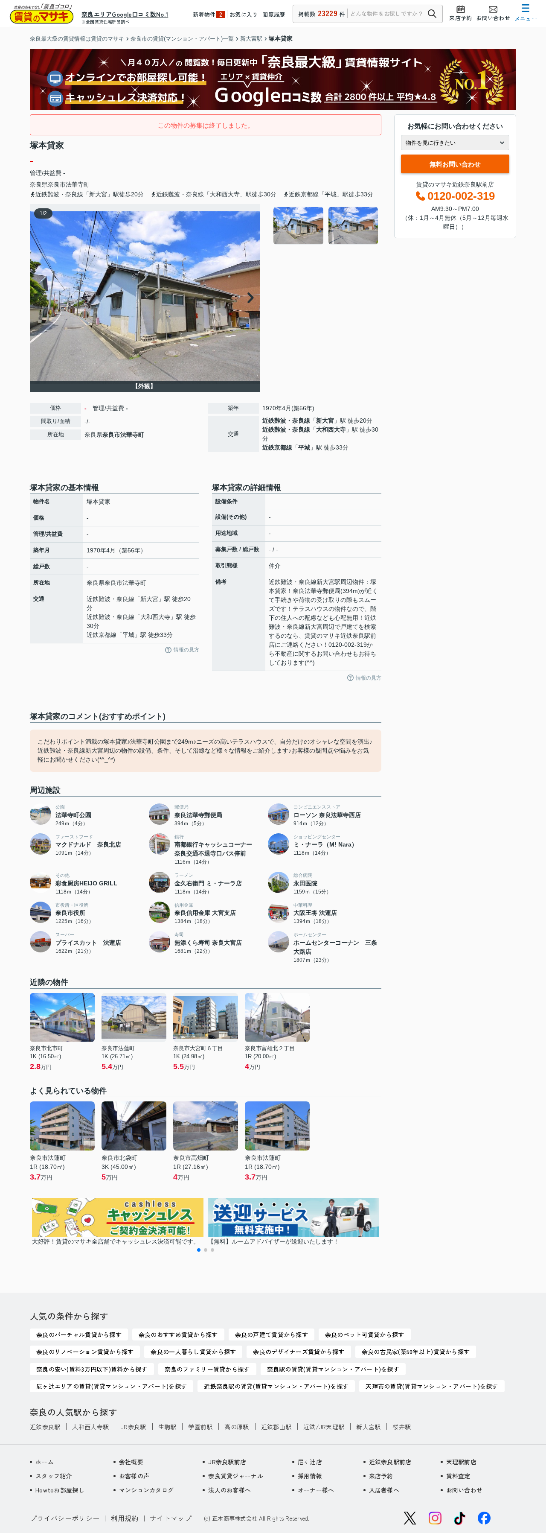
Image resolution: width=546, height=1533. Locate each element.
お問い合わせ (464, 1490)
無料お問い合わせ (455, 164)
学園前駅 (200, 1426)
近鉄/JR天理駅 (323, 1426)
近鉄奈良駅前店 (390, 1461)
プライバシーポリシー (64, 1518)
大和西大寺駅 (90, 1426)
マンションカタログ (146, 1490)
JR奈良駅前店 (227, 1461)
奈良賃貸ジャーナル (235, 1476)
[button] (198, 1250)
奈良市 (57, 184)
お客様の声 (134, 1476)
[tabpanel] (326, 226)
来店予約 (381, 1476)
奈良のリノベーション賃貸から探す (85, 1351)
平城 (304, 447)
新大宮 (325, 420)
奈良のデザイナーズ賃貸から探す (298, 1351)
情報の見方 (186, 650)
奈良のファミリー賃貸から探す (207, 1369)
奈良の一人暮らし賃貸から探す (193, 1351)
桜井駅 (401, 1426)
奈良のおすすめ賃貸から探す (178, 1334)
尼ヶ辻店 (310, 1461)
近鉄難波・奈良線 (286, 420)
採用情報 (310, 1476)
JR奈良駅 (133, 1426)
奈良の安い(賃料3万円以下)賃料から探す (92, 1369)
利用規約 (125, 1518)
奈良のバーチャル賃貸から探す (79, 1334)
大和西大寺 (331, 429)
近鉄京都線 (277, 447)
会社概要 (131, 1461)
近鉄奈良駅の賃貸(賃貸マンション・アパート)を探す (276, 1386)
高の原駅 (236, 1426)
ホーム (44, 1461)
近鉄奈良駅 (45, 1426)
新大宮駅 (368, 1426)
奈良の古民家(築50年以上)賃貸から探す (416, 1351)
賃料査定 (458, 1476)
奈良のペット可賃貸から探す (364, 1334)
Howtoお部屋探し (59, 1490)
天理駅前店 (461, 1461)
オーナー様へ (316, 1490)
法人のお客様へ (229, 1490)
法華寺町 (78, 184)
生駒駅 (167, 1426)
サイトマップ (171, 1518)
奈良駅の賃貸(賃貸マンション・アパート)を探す (333, 1369)
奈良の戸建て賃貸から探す (271, 1334)
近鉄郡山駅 (276, 1426)
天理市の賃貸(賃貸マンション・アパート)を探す (432, 1386)
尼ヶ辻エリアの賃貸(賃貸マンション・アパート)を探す (111, 1386)
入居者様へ (384, 1490)
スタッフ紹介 (53, 1476)
